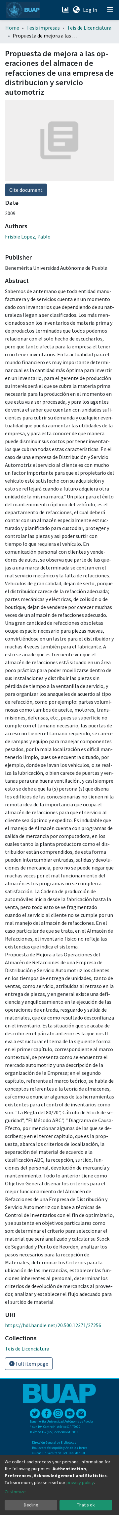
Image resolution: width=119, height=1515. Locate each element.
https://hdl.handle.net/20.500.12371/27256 (53, 1325)
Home (12, 27)
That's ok (86, 1505)
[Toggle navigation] (110, 10)
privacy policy (80, 1482)
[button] (76, 10)
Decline (31, 1505)
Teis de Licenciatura (89, 27)
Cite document (26, 190)
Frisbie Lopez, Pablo (28, 236)
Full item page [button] (31, 1363)
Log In (91, 10)
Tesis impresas (43, 27)
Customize (15, 1492)
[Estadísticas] (66, 10)
